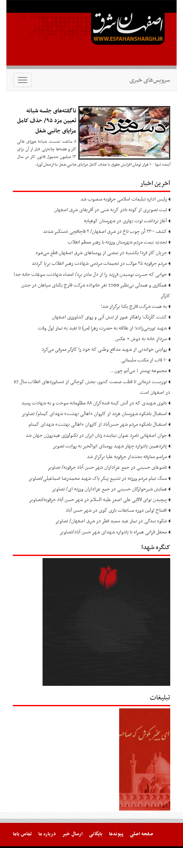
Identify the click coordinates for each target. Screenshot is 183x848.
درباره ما (47, 834)
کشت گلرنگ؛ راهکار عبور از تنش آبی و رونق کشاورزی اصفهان (109, 317)
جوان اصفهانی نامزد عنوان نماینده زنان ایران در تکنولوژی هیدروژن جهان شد (96, 435)
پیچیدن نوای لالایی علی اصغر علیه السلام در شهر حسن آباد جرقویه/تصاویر (98, 500)
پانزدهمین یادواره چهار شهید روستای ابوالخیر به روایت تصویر (110, 446)
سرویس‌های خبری (149, 80)
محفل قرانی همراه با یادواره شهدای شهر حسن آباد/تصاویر (113, 532)
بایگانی (96, 834)
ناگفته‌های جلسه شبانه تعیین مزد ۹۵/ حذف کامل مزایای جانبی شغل (46, 121)
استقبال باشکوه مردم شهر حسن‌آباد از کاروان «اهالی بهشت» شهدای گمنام (98, 424)
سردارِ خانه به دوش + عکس (141, 339)
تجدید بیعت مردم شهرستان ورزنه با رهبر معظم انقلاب (117, 242)
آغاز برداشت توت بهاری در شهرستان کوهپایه (125, 221)
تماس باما (22, 834)
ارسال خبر (72, 834)
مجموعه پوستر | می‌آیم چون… (138, 371)
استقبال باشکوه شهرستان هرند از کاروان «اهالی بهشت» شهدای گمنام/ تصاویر (94, 414)
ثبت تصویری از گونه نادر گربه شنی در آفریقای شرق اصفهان (110, 210)
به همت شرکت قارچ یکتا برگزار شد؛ (134, 306)
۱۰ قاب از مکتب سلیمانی (144, 360)
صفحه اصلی (141, 834)
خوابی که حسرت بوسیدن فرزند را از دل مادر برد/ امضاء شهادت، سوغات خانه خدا (90, 274)
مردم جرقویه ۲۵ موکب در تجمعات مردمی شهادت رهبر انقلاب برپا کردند (99, 263)
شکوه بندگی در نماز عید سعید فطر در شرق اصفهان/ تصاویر (111, 521)
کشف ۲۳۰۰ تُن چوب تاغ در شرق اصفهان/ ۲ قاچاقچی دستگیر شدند (105, 231)
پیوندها (116, 834)
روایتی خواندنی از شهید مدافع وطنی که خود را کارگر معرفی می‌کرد (104, 349)
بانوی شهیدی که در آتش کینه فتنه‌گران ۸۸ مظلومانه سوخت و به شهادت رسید (94, 403)
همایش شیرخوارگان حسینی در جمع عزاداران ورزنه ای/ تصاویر (109, 489)
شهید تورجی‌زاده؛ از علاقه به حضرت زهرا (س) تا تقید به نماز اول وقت (102, 328)
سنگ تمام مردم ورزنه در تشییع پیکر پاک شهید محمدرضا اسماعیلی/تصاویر (98, 478)
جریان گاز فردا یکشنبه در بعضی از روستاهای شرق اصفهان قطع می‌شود (101, 253)
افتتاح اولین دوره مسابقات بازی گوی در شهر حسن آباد (116, 510)
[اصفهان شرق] (91, 34)
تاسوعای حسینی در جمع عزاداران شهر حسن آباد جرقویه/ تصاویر (107, 467)
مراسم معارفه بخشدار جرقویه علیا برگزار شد (127, 457)
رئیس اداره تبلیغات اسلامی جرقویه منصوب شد (123, 199)
